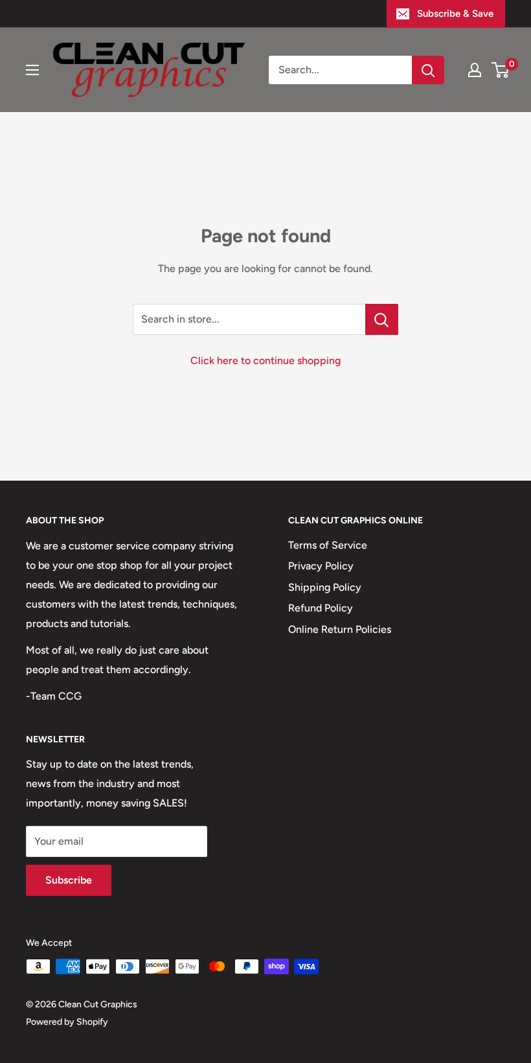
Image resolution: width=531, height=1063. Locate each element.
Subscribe (68, 880)
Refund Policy (320, 608)
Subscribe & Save (455, 13)
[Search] (428, 70)
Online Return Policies (339, 629)
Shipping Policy (324, 587)
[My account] (474, 70)
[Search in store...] (381, 319)
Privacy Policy (321, 566)
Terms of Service (327, 545)
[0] (501, 70)
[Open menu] (32, 70)
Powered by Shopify (67, 1021)
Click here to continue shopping (265, 360)
